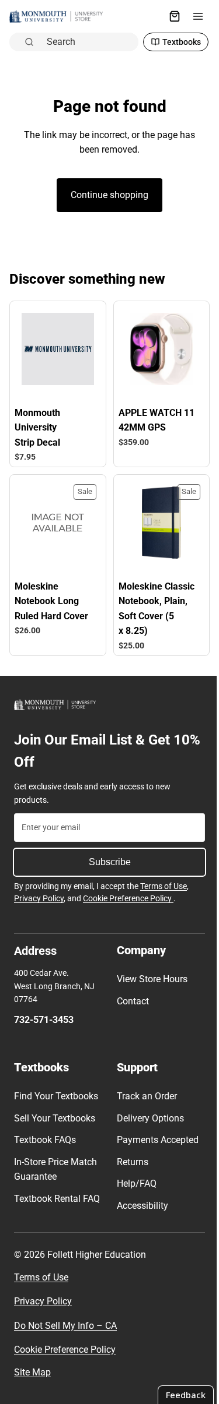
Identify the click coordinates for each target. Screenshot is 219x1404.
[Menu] (192, 16)
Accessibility (139, 1197)
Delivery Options (147, 1110)
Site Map (32, 1372)
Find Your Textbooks (56, 1087)
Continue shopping (106, 170)
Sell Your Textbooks (54, 1110)
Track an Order (144, 1087)
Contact (130, 993)
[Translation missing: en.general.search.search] (145, 16)
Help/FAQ (134, 1175)
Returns (129, 1153)
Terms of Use (163, 878)
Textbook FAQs (45, 1132)
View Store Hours (149, 971)
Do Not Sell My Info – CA (65, 1325)
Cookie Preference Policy (128, 890)
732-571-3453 (44, 1012)
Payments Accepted (155, 1132)
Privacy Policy (39, 890)
